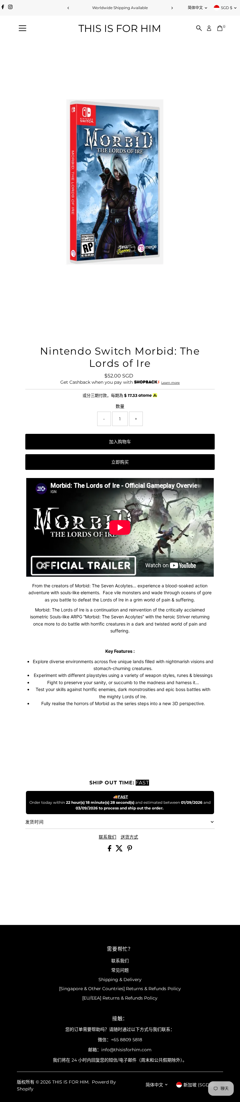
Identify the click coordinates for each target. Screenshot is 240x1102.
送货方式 (129, 837)
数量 (120, 406)
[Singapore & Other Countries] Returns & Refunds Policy (120, 988)
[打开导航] (22, 28)
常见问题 (120, 970)
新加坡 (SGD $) (199, 1085)
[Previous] (68, 8)
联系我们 (107, 837)
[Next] (172, 8)
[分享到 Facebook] (110, 850)
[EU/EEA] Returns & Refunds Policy (120, 998)
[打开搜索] (199, 28)
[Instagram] (10, 7)
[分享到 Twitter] (120, 850)
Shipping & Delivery (120, 979)
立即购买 (120, 462)
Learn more (170, 382)
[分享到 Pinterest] (129, 850)
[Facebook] (3, 7)
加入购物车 (120, 441)
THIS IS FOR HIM (119, 28)
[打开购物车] (220, 28)
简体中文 (195, 7)
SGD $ (226, 7)
